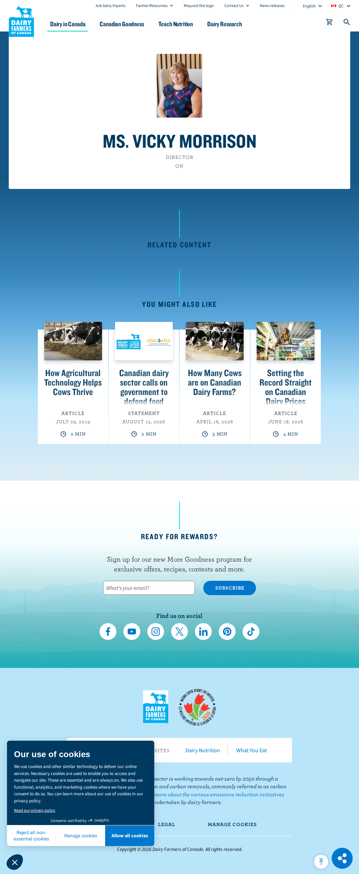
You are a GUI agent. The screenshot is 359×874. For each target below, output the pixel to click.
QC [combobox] (341, 5)
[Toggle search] (347, 23)
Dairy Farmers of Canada (21, 21)
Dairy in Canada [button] (67, 24)
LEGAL (166, 824)
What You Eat (251, 750)
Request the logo (199, 5)
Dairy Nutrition (202, 750)
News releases (272, 5)
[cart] (330, 23)
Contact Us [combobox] (234, 5)
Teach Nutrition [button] (175, 24)
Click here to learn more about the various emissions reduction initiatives (197, 794)
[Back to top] (321, 862)
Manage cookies (232, 824)
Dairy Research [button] (224, 24)
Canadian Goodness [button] (122, 24)
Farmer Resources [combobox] (152, 5)
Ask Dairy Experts (111, 5)
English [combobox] (309, 5)
